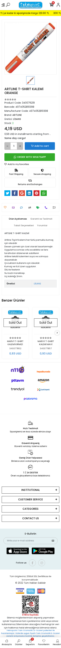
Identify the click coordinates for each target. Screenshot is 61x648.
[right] (57, 333)
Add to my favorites (18, 164)
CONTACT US (30, 518)
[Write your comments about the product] (22, 207)
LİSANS (37, 283)
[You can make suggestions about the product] (55, 207)
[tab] (18, 218)
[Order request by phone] (47, 207)
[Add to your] (31, 207)
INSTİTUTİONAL (30, 490)
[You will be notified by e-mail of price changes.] (38, 207)
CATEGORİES (30, 509)
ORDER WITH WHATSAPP (31, 157)
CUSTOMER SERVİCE (30, 499)
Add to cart (41, 146)
